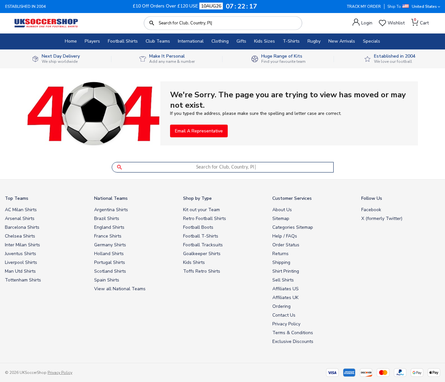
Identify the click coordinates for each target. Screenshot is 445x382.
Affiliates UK (285, 297)
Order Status (285, 245)
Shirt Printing (285, 271)
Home (71, 41)
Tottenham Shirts (23, 280)
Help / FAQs (284, 236)
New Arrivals (341, 41)
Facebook (371, 210)
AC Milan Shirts (21, 210)
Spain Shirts (106, 280)
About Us (282, 210)
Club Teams (158, 41)
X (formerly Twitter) (381, 218)
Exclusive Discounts (292, 341)
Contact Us (283, 315)
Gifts (241, 41)
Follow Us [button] (371, 198)
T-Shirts (291, 41)
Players (92, 41)
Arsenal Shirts (20, 218)
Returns (280, 254)
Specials (371, 41)
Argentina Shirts (111, 210)
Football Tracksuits (203, 245)
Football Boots (198, 227)
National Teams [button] (111, 198)
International (191, 41)
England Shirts (109, 227)
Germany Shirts (110, 245)
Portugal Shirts (109, 262)
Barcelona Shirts (22, 227)
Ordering (281, 306)
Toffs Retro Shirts (201, 271)
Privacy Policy (286, 324)
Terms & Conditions (292, 333)
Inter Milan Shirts (22, 245)
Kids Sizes (264, 41)
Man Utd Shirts (20, 271)
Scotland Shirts (110, 271)
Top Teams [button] (16, 198)
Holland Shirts (109, 254)
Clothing (220, 41)
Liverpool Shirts (21, 262)
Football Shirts (123, 41)
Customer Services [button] (292, 198)
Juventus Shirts (20, 254)
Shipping (281, 262)
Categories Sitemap (292, 227)
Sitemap (280, 218)
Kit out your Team (201, 210)
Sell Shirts (283, 280)
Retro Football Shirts (204, 218)
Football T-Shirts (200, 236)
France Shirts (108, 236)
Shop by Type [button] (197, 198)
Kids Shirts (194, 262)
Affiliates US (285, 289)
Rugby (314, 41)
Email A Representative (199, 131)
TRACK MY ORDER (364, 6)
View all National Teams (120, 289)
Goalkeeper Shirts (202, 254)
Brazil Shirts (106, 218)
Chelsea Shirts (20, 236)
